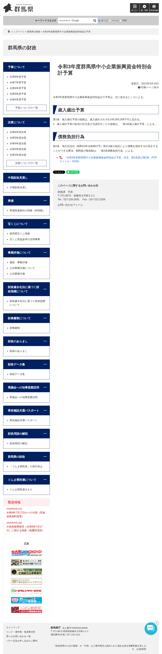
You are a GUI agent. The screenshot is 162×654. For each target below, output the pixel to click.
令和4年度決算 (18, 143)
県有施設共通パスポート (23, 410)
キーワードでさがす (45, 20)
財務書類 (15, 328)
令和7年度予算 (18, 82)
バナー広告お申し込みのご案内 (21, 640)
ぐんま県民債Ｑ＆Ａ (21, 489)
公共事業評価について (22, 268)
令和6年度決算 (18, 132)
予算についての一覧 (26, 107)
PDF (124, 20)
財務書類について (19, 318)
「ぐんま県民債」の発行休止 (26, 466)
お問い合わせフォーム (70, 204)
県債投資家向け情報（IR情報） (27, 210)
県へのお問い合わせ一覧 (18, 636)
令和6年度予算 (18, 88)
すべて (104, 20)
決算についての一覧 (26, 163)
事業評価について (19, 252)
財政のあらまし (18, 341)
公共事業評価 (17, 273)
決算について (16, 122)
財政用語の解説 (18, 433)
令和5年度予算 (18, 93)
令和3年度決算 (18, 149)
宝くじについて (18, 223)
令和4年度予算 (18, 99)
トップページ (17, 31)
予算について (16, 67)
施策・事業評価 (18, 262)
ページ (115, 20)
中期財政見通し (18, 177)
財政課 (61, 191)
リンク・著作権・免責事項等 (20, 632)
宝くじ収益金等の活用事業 (25, 239)
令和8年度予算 (18, 76)
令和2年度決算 (18, 155)
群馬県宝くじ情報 (20, 233)
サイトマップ (13, 627)
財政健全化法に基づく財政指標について (23, 289)
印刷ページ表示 (150, 87)
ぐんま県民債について (22, 479)
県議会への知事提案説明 (23, 387)
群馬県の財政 (33, 31)
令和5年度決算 (18, 137)
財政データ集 (16, 364)
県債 (11, 200)
